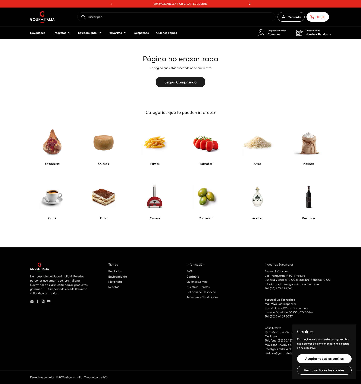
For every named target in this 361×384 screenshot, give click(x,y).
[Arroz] (257, 142)
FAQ (189, 271)
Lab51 (104, 377)
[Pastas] (155, 142)
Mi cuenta (294, 17)
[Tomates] (206, 142)
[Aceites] (257, 197)
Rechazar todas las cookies (324, 370)
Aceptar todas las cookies (324, 358)
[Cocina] (155, 197)
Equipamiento (117, 276)
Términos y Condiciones (202, 297)
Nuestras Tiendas (198, 287)
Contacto (193, 276)
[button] (317, 17)
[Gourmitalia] (42, 17)
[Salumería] (52, 142)
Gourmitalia (74, 377)
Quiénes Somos (197, 281)
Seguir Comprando (180, 82)
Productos (115, 271)
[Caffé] (52, 197)
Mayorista (115, 281)
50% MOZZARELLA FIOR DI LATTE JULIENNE (180, 3)
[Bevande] (309, 197)
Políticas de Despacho (201, 292)
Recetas (113, 287)
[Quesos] (104, 142)
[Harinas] (309, 142)
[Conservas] (206, 197)
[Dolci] (104, 197)
